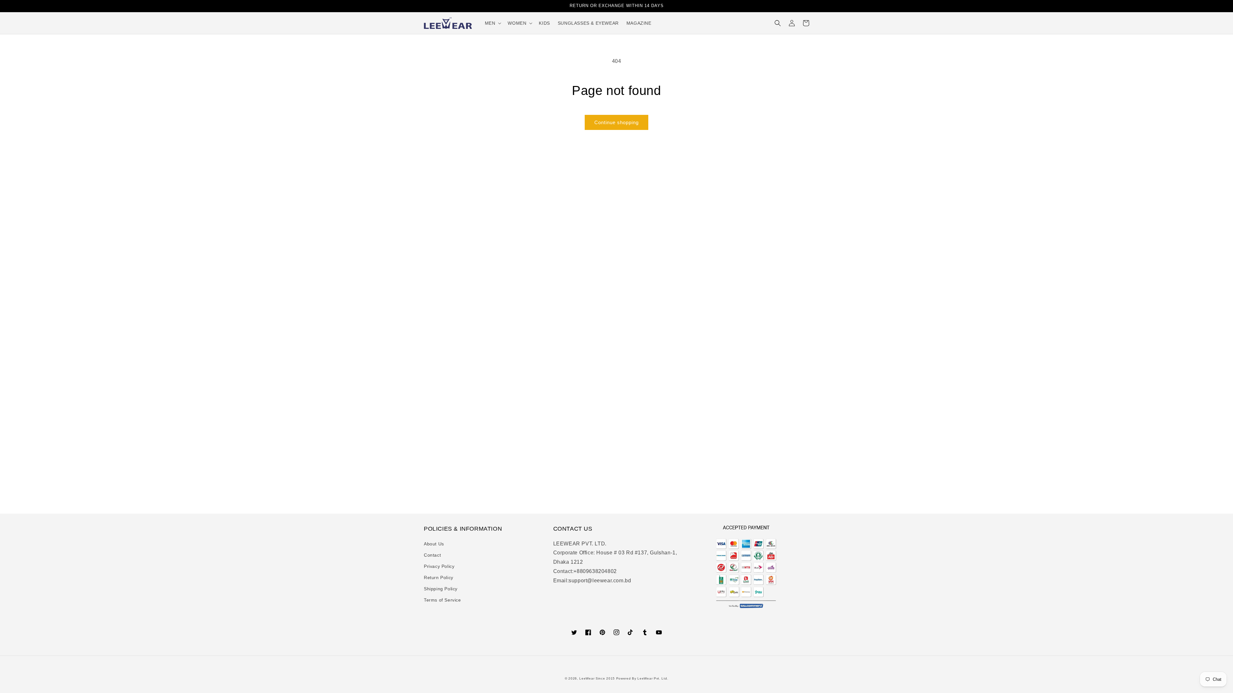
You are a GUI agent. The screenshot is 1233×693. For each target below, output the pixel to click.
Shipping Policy (441, 588)
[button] (492, 23)
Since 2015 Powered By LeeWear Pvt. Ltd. (632, 678)
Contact (432, 555)
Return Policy (438, 577)
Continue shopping (616, 122)
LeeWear (586, 678)
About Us (434, 543)
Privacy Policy (439, 566)
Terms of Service (442, 600)
